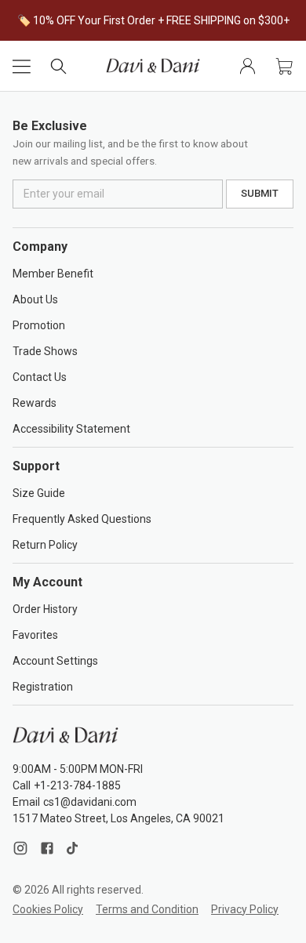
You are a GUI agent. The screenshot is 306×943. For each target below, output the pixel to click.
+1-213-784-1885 (77, 785)
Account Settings (55, 661)
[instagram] (22, 848)
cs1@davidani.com (90, 802)
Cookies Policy (48, 909)
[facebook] (47, 848)
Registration (43, 686)
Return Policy (45, 545)
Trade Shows (45, 351)
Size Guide (39, 493)
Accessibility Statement (71, 429)
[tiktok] (72, 848)
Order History (45, 609)
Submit (260, 193)
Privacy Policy (245, 909)
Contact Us (40, 377)
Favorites (35, 635)
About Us (35, 299)
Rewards (34, 403)
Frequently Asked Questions (82, 519)
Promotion (39, 325)
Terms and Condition (147, 909)
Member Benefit (53, 273)
